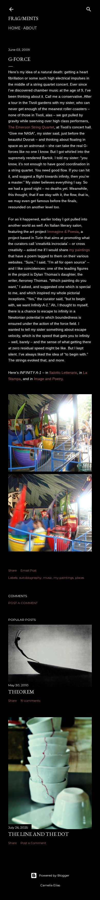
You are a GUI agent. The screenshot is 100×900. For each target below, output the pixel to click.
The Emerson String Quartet (31, 127)
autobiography (30, 578)
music (47, 578)
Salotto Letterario (63, 372)
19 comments (30, 701)
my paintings (79, 250)
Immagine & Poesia (63, 231)
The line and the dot (38, 834)
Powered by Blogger (54, 875)
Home (14, 28)
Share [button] (12, 570)
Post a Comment (23, 603)
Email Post (29, 570)
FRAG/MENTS (23, 18)
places (79, 578)
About (30, 28)
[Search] (89, 8)
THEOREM (21, 691)
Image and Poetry (48, 379)
